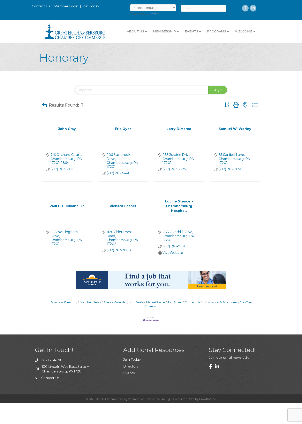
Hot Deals (136, 302)
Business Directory (64, 302)
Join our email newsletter (230, 358)
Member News (90, 302)
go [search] (219, 90)
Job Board (175, 302)
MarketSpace (155, 302)
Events (129, 373)
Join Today (90, 6)
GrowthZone (207, 399)
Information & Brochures (220, 302)
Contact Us (41, 6)
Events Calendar (115, 302)
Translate (166, 14)
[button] (44, 105)
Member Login (66, 6)
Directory (131, 366)
